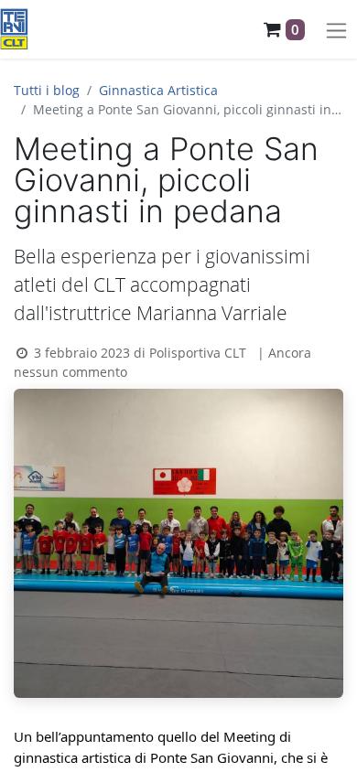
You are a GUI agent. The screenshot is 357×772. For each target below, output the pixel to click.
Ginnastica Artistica (158, 90)
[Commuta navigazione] (336, 29)
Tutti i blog (47, 90)
